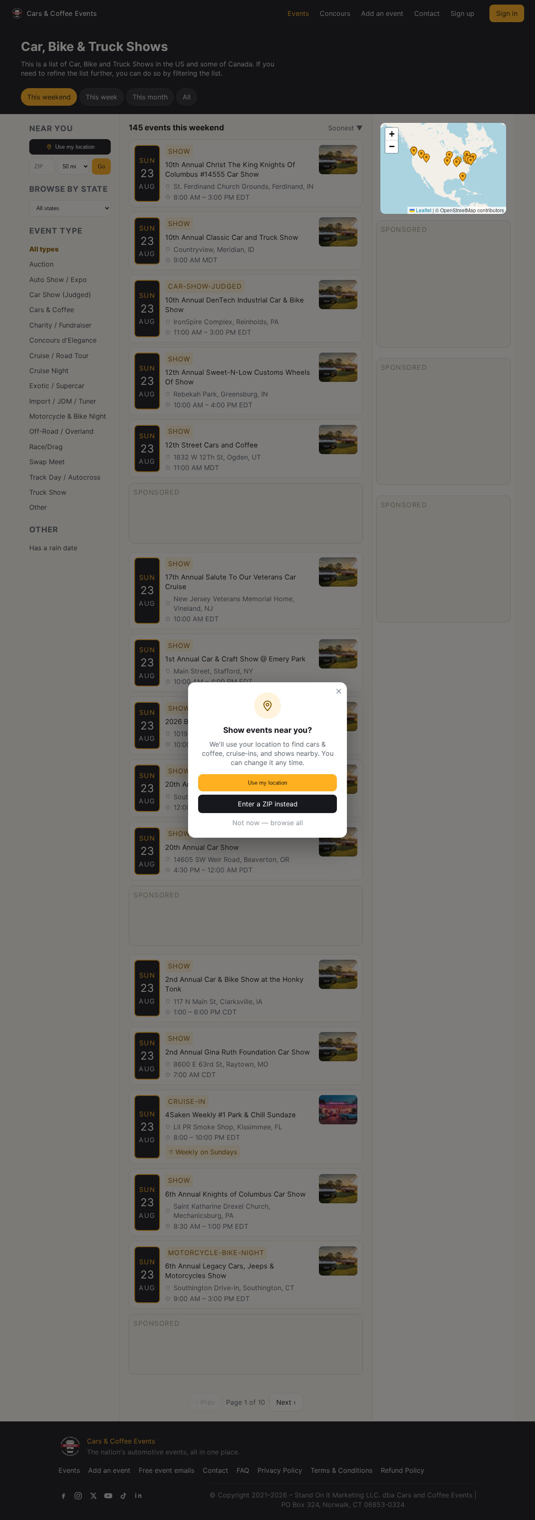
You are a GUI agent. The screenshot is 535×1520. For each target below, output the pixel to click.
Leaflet (423, 210)
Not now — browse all (267, 822)
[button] (456, 162)
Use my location (267, 783)
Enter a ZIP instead (268, 804)
